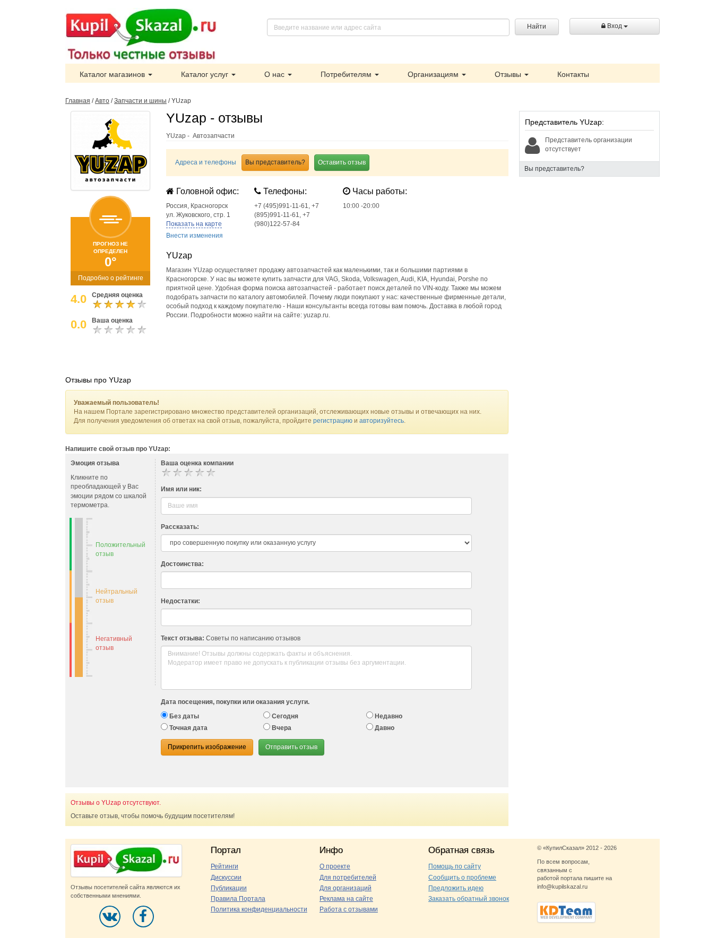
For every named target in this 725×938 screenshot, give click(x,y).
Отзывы (509, 74)
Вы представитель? (275, 162)
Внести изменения (194, 235)
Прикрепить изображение (207, 747)
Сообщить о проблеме (462, 877)
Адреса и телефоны (205, 162)
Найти (536, 26)
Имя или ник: (181, 489)
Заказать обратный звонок (468, 898)
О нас (275, 74)
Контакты (573, 74)
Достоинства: (182, 564)
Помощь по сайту (454, 866)
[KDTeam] (566, 911)
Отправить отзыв (291, 747)
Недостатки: (180, 601)
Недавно (387, 716)
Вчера (280, 728)
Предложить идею (456, 888)
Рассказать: (180, 527)
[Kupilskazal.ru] (141, 35)
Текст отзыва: (182, 638)
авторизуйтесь (381, 420)
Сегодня (284, 716)
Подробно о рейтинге (110, 278)
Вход (615, 26)
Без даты (183, 716)
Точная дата (188, 728)
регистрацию (332, 420)
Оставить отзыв (342, 162)
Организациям (434, 74)
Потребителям (347, 74)
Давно (383, 728)
